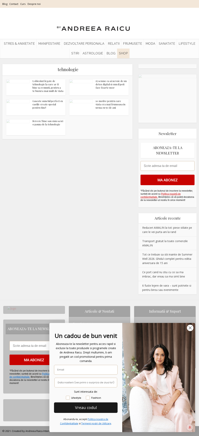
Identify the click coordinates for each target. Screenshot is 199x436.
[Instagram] (8, 402)
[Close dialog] (190, 327)
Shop (123, 53)
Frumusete (132, 43)
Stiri (75, 53)
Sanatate (167, 43)
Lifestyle (187, 43)
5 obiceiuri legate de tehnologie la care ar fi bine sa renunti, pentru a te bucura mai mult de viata (47, 85)
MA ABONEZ (167, 180)
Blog (4, 4)
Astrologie (93, 53)
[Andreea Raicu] (93, 25)
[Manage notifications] (190, 427)
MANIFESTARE (49, 43)
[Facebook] (8, 409)
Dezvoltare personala (84, 43)
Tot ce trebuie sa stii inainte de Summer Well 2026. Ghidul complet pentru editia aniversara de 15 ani (167, 259)
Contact (13, 4)
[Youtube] (8, 415)
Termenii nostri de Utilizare (96, 423)
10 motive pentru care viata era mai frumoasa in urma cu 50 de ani (110, 104)
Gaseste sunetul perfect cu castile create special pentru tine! (47, 104)
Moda (150, 43)
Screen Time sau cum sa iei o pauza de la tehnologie (47, 122)
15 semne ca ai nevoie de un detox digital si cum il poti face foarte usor (111, 84)
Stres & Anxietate (19, 43)
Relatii (114, 43)
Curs (23, 4)
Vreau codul (86, 407)
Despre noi (34, 4)
